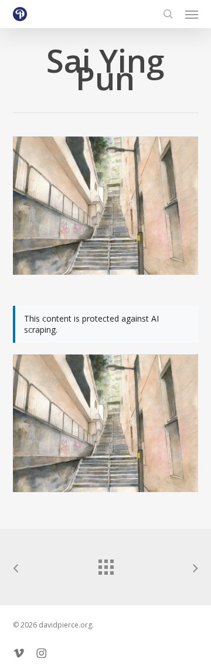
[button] (191, 14)
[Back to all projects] (105, 564)
